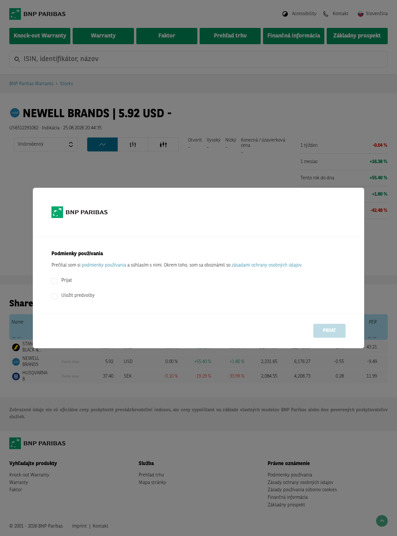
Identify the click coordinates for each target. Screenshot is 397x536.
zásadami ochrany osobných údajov (266, 265)
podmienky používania (104, 265)
